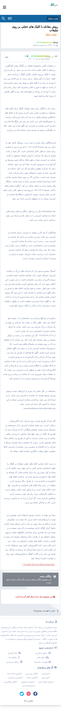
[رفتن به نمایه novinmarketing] (55, 58)
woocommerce (28, 686)
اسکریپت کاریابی (14, 678)
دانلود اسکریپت (41, 653)
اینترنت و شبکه (39, 45)
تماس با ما (28, 701)
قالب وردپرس (30, 673)
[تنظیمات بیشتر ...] (6, 57)
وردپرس (44, 678)
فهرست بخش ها (41, 662)
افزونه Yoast (31, 678)
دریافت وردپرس (12, 662)
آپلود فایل (41, 657)
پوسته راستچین (27, 682)
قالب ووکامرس (10, 682)
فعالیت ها (12, 657)
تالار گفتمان (12, 653)
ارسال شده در (38, 59)
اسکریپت (45, 673)
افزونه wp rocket (13, 673)
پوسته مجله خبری (45, 682)
